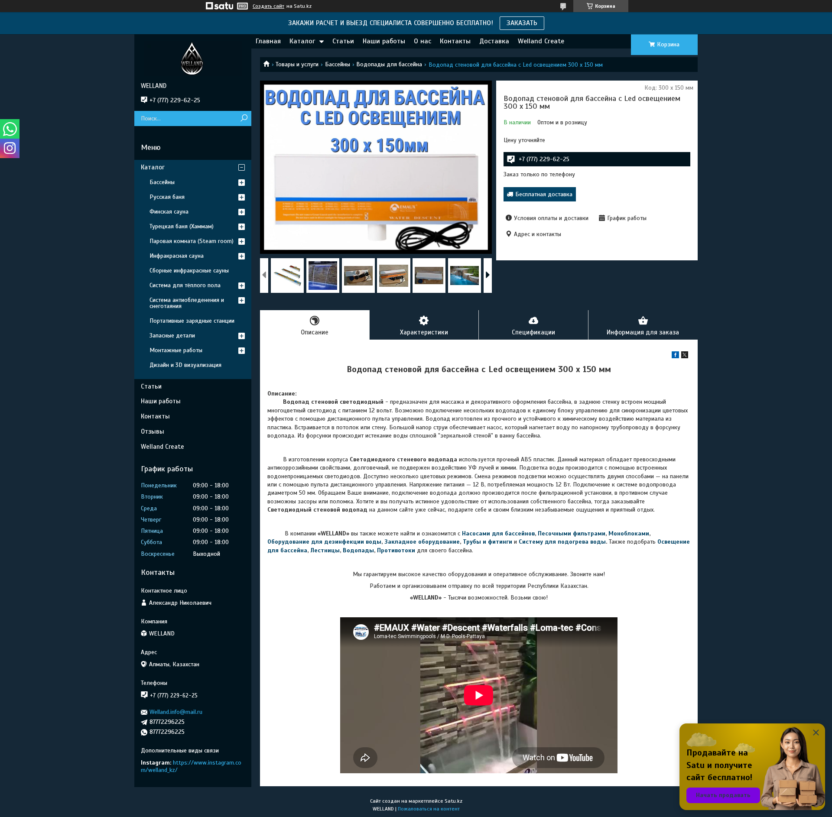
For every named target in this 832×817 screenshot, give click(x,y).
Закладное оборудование (422, 541)
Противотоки (396, 550)
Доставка (494, 41)
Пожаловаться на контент (429, 809)
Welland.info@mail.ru (176, 712)
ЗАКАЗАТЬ (522, 23)
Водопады (358, 550)
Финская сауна (169, 211)
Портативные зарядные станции (192, 320)
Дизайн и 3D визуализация (185, 365)
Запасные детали (172, 335)
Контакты (455, 41)
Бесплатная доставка (543, 194)
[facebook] (675, 356)
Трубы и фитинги (487, 541)
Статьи (343, 41)
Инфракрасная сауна (177, 255)
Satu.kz (453, 801)
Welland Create (541, 41)
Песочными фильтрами (571, 533)
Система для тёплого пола (185, 285)
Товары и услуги (297, 64)
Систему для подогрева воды (562, 541)
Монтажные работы (176, 350)
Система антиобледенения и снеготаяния (187, 303)
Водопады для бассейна (389, 64)
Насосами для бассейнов (498, 533)
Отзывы (152, 431)
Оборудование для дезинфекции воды (324, 541)
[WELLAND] (193, 58)
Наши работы (384, 41)
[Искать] (243, 118)
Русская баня (167, 197)
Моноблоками (628, 533)
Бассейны (337, 64)
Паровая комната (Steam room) (192, 241)
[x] (684, 356)
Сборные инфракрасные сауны (189, 270)
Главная (268, 41)
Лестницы (325, 550)
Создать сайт (268, 6)
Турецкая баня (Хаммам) (182, 226)
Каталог (302, 41)
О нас (422, 41)
